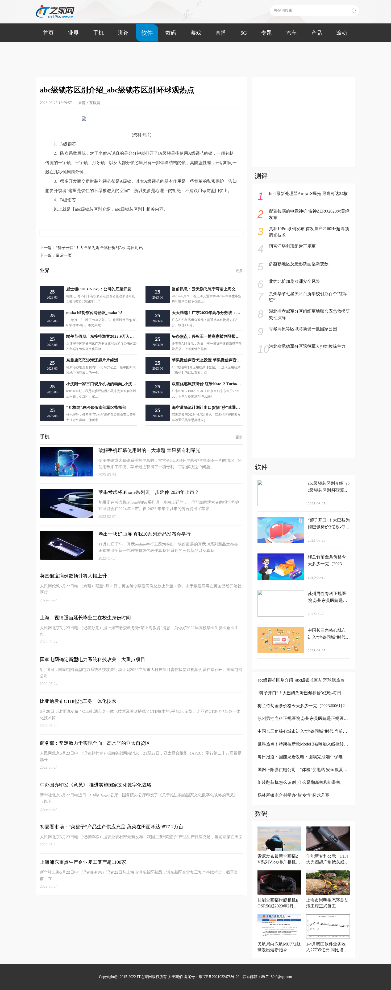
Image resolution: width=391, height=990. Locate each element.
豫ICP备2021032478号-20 (219, 977)
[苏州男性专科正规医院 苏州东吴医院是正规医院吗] (303, 725)
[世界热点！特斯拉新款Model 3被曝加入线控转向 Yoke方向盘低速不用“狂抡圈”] (303, 751)
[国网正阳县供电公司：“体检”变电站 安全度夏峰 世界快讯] (303, 777)
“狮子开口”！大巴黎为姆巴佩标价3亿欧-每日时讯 (91, 248)
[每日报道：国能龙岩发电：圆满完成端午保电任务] (303, 764)
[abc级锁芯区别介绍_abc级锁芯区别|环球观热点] (303, 687)
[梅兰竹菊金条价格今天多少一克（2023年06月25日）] (303, 713)
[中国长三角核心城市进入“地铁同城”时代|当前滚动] (303, 738)
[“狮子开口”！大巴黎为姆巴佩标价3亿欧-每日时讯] (303, 700)
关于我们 (175, 977)
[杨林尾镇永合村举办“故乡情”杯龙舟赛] (303, 802)
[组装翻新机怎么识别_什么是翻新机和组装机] (303, 789)
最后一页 (56, 255)
